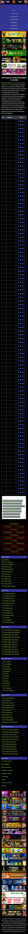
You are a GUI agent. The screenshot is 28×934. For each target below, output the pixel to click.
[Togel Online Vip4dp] (14, 869)
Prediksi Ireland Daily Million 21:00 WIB (11, 516)
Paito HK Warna (5, 560)
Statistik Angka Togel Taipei (10, 649)
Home (14, 10)
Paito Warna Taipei (8, 613)
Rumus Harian (21, 526)
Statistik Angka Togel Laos (10, 647)
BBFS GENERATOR (15, 523)
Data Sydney (6, 666)
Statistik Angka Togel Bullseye (11, 639)
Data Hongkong (7, 664)
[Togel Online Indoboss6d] (14, 800)
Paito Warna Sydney (8, 598)
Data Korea (6, 676)
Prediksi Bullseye (8, 571)
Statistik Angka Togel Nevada (11, 652)
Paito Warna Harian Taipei (10, 749)
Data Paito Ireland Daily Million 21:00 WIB (12, 508)
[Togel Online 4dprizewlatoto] (14, 844)
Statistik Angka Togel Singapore (11, 630)
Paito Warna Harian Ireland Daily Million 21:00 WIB (13, 506)
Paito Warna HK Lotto (10, 929)
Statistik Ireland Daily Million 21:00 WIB (11, 514)
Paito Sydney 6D (14, 28)
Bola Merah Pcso (7, 710)
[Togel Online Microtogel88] (14, 794)
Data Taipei (6, 681)
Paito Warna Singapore (9, 593)
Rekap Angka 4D (8, 537)
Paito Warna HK (7, 922)
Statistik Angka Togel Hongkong (11, 632)
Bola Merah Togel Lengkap (10, 722)
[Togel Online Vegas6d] (14, 819)
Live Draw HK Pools (6, 782)
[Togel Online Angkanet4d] (14, 894)
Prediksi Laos (7, 579)
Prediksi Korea (7, 576)
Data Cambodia (7, 669)
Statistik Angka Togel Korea (10, 644)
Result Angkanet (5, 764)
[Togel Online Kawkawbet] (14, 812)
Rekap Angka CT (8, 532)
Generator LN (8, 526)
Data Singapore (7, 661)
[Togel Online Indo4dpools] (14, 857)
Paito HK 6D (14, 25)
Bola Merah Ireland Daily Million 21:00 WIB (12, 511)
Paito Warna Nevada (8, 615)
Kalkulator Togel (14, 551)
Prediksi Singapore (8, 562)
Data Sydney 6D (7, 688)
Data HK (3, 779)
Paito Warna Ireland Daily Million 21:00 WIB (12, 503)
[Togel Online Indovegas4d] (14, 913)
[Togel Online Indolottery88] (14, 888)
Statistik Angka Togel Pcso (10, 642)
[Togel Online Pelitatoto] (14, 65)
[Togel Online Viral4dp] (14, 72)
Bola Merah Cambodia (9, 705)
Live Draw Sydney (14, 19)
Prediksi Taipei (7, 581)
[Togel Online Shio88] (14, 907)
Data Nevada (6, 683)
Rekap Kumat (15, 529)
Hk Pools (3, 785)
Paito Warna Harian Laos (9, 746)
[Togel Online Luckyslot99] (14, 863)
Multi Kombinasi (20, 543)
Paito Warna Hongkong (9, 596)
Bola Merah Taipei (8, 717)
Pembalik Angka (8, 543)
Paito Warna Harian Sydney (10, 734)
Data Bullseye (7, 671)
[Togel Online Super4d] (14, 47)
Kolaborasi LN (21, 549)
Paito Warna (14, 22)
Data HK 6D (6, 686)
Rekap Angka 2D (14, 535)
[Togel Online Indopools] (14, 901)
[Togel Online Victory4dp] (14, 806)
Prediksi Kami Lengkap (9, 586)
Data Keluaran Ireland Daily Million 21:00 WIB (12, 500)
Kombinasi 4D (8, 549)
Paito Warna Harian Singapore (11, 729)
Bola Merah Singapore (9, 698)
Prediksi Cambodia (8, 569)
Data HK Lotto (20, 929)
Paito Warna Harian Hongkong (11, 732)
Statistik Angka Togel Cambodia (11, 637)
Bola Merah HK (7, 700)
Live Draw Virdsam (6, 761)
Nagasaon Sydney (6, 767)
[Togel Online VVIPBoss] (14, 34)
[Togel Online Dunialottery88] (14, 875)
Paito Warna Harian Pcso (9, 742)
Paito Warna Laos (7, 610)
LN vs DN (15, 546)
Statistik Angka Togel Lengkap (11, 654)
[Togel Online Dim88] (14, 40)
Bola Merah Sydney (8, 703)
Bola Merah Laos (7, 715)
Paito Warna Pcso (8, 605)
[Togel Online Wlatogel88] (14, 838)
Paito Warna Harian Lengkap (10, 754)
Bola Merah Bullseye (8, 707)
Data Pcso (6, 673)
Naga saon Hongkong (7, 770)
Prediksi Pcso (7, 574)
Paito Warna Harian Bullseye (10, 739)
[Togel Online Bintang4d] (14, 831)
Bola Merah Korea (8, 712)
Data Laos (6, 678)
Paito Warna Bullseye (8, 603)
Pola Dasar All (21, 537)
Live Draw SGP (14, 16)
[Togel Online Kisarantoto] (14, 59)
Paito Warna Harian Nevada (10, 751)
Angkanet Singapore (6, 773)
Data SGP (14, 924)
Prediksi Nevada (7, 583)
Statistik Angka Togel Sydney (11, 635)
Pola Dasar (14, 540)
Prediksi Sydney (7, 567)
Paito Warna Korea (8, 608)
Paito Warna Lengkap (8, 622)
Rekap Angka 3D (20, 532)
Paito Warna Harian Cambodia (11, 737)
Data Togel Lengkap (8, 690)
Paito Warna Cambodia (9, 601)
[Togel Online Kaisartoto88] (14, 850)
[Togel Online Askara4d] (14, 825)
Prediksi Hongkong (8, 564)
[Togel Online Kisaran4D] (14, 53)
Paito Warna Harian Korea (10, 744)
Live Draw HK (14, 13)
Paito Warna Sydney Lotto (18, 931)
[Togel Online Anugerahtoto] (14, 882)
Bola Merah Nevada (8, 720)
